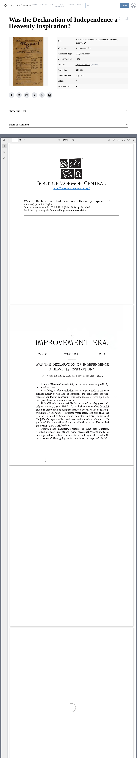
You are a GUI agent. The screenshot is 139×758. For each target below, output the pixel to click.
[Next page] (24, 140)
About (80, 4)
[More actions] (133, 140)
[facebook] (11, 95)
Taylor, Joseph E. (83, 64)
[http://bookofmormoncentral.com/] (72, 188)
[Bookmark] (4, 152)
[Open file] (118, 140)
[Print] (128, 140)
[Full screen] (114, 140)
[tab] (4, 146)
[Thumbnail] (4, 146)
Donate (124, 5)
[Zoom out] (59, 140)
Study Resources (60, 5)
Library (71, 4)
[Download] (123, 140)
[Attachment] (4, 157)
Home (34, 4)
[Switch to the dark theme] (109, 140)
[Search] (4, 140)
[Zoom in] (73, 140)
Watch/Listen (46, 4)
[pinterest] (26, 95)
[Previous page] (9, 140)
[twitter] (19, 95)
